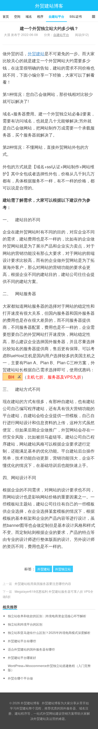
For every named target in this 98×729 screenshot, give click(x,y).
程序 (40, 16)
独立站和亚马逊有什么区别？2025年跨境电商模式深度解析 (49, 633)
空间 (17, 16)
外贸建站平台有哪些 (22, 641)
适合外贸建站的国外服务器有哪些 (31, 649)
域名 (29, 16)
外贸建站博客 (49, 5)
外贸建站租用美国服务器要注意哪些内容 (43, 583)
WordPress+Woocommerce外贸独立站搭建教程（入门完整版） (49, 668)
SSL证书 (76, 16)
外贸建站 (36, 54)
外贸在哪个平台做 (20, 678)
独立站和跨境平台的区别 (25, 624)
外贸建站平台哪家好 (22, 658)
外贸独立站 (63, 569)
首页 (6, 16)
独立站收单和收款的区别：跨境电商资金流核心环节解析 (47, 616)
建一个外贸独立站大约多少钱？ (49, 28)
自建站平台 (56, 16)
